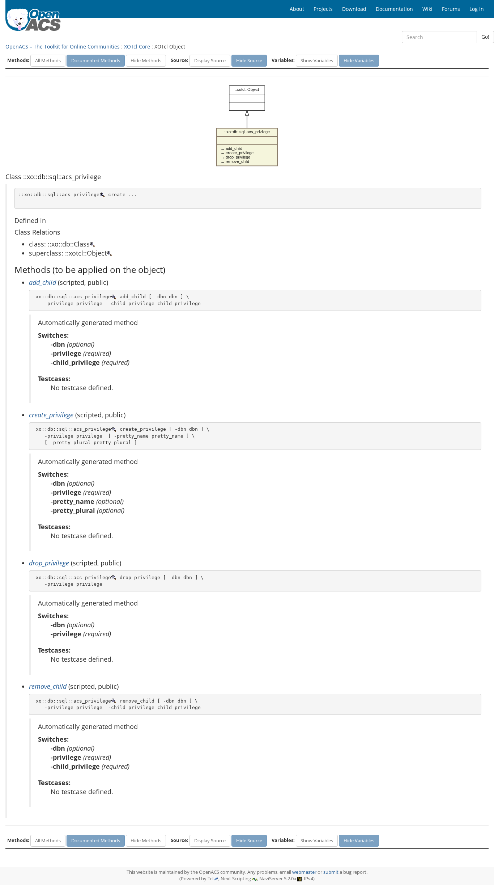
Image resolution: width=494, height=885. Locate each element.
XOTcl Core (137, 46)
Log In (476, 8)
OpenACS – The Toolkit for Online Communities (62, 46)
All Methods (48, 60)
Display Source (210, 60)
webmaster (304, 872)
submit (330, 872)
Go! (485, 36)
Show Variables (317, 60)
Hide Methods (146, 60)
